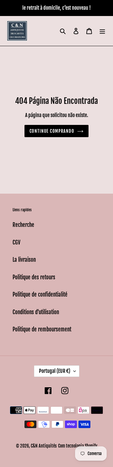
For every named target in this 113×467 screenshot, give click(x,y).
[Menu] (102, 31)
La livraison (24, 259)
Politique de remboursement (42, 329)
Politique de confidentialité (40, 294)
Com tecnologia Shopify (77, 445)
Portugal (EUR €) (54, 371)
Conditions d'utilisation (36, 312)
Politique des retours (34, 277)
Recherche (23, 225)
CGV (16, 242)
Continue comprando (52, 131)
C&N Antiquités (44, 445)
